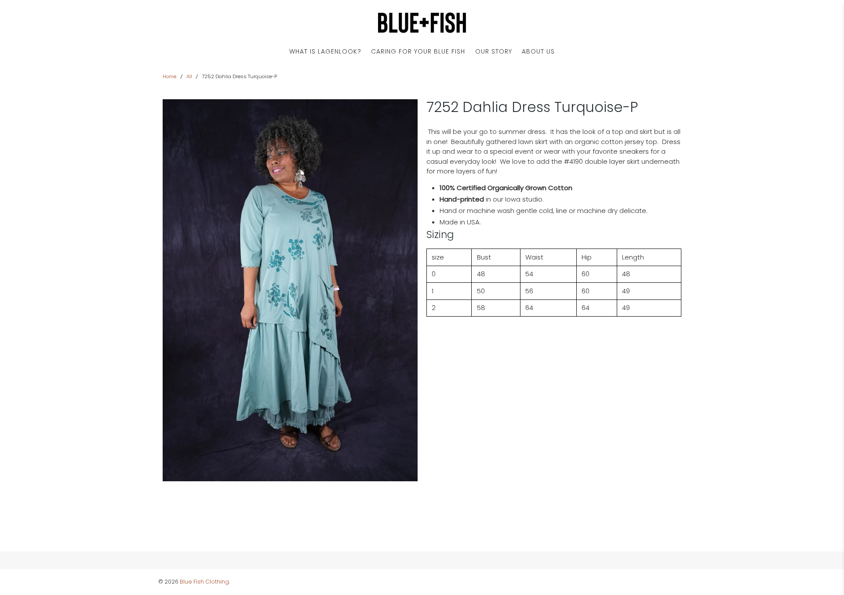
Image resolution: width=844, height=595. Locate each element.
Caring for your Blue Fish (418, 51)
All (189, 76)
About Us (538, 51)
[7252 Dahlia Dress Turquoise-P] (290, 290)
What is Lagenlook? (325, 51)
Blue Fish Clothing (204, 581)
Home (169, 76)
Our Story (493, 51)
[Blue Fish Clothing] (422, 22)
